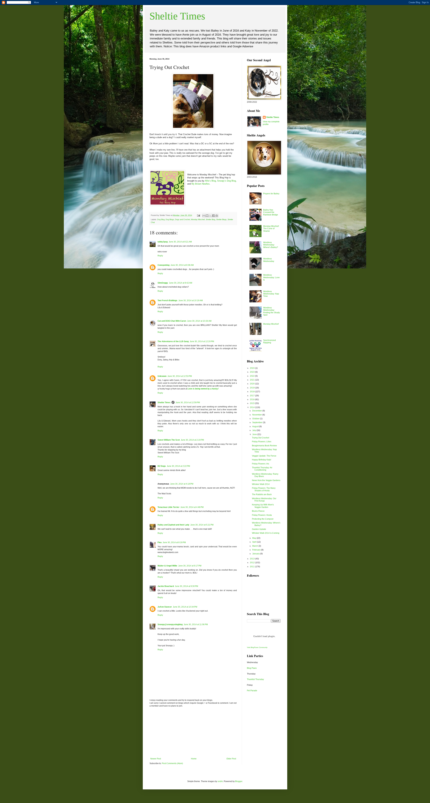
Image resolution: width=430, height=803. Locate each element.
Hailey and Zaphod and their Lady (173, 525)
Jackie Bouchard (166, 586)
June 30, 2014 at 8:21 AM (180, 242)
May (254, 538)
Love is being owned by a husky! (203, 389)
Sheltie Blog (210, 219)
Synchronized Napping (269, 341)
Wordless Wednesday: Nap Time (271, 293)
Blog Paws (252, 668)
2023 (252, 372)
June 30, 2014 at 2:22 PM (178, 466)
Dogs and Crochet (182, 219)
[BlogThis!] (207, 215)
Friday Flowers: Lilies (261, 441)
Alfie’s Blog (210, 181)
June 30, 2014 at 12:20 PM (202, 341)
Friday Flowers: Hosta (262, 515)
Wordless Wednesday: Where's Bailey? (270, 244)
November (257, 415)
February (256, 550)
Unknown (162, 376)
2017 (252, 395)
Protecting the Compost (262, 519)
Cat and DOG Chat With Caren (172, 321)
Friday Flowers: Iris (260, 464)
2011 (252, 566)
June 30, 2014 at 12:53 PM (179, 376)
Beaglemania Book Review (264, 445)
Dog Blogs (170, 219)
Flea (160, 542)
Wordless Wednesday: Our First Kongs (264, 499)
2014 (252, 407)
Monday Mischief (198, 219)
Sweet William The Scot (169, 440)
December (257, 411)
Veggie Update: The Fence (264, 456)
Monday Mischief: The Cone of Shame (271, 228)
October (256, 418)
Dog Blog (161, 219)
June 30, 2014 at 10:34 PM (185, 607)
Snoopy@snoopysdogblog (170, 624)
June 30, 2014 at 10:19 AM (190, 300)
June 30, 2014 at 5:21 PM (201, 525)
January (256, 554)
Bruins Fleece (258, 511)
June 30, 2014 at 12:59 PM (188, 402)
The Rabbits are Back (262, 494)
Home (194, 759)
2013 (252, 559)
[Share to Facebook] (213, 215)
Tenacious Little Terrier (168, 507)
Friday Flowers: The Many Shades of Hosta (263, 489)
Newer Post (155, 759)
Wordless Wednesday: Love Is (271, 277)
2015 (252, 403)
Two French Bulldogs (167, 300)
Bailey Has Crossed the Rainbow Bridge (270, 212)
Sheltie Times (177, 16)
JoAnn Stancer (165, 607)
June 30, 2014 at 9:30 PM (186, 586)
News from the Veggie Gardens (266, 480)
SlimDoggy (163, 283)
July (254, 430)
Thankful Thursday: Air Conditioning (262, 468)
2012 (252, 562)
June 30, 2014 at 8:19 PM (174, 542)
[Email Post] (198, 215)
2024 (252, 368)
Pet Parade (252, 690)
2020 (252, 384)
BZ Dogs (162, 466)
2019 (252, 388)
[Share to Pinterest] (216, 215)
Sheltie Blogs (221, 219)
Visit (257, 647)
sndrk (220, 781)
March (255, 546)
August (255, 426)
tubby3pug (163, 242)
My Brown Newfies (200, 184)
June (254, 434)
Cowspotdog (163, 265)
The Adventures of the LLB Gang (173, 341)
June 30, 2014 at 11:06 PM (196, 624)
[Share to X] (210, 215)
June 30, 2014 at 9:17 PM (189, 566)
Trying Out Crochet (260, 438)
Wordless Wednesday (268, 260)
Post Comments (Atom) (172, 763)
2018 (252, 391)
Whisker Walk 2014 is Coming (265, 533)
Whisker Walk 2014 (261, 484)
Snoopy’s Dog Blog (226, 181)
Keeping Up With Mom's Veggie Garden (263, 506)
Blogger (238, 781)
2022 (252, 376)
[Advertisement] (193, 732)
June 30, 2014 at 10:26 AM (199, 321)
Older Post (231, 759)
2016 (252, 399)
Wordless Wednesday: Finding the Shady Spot (271, 311)
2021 (252, 380)
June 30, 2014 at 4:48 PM (192, 507)
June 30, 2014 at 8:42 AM (180, 283)
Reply (160, 256)
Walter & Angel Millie (167, 566)
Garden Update (259, 529)
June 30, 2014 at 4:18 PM (181, 484)
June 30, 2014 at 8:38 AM (182, 265)
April (254, 542)
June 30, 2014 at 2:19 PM (192, 440)
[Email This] (204, 215)
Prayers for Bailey (271, 193)
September (257, 422)
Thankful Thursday (255, 679)
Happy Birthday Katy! (261, 460)
